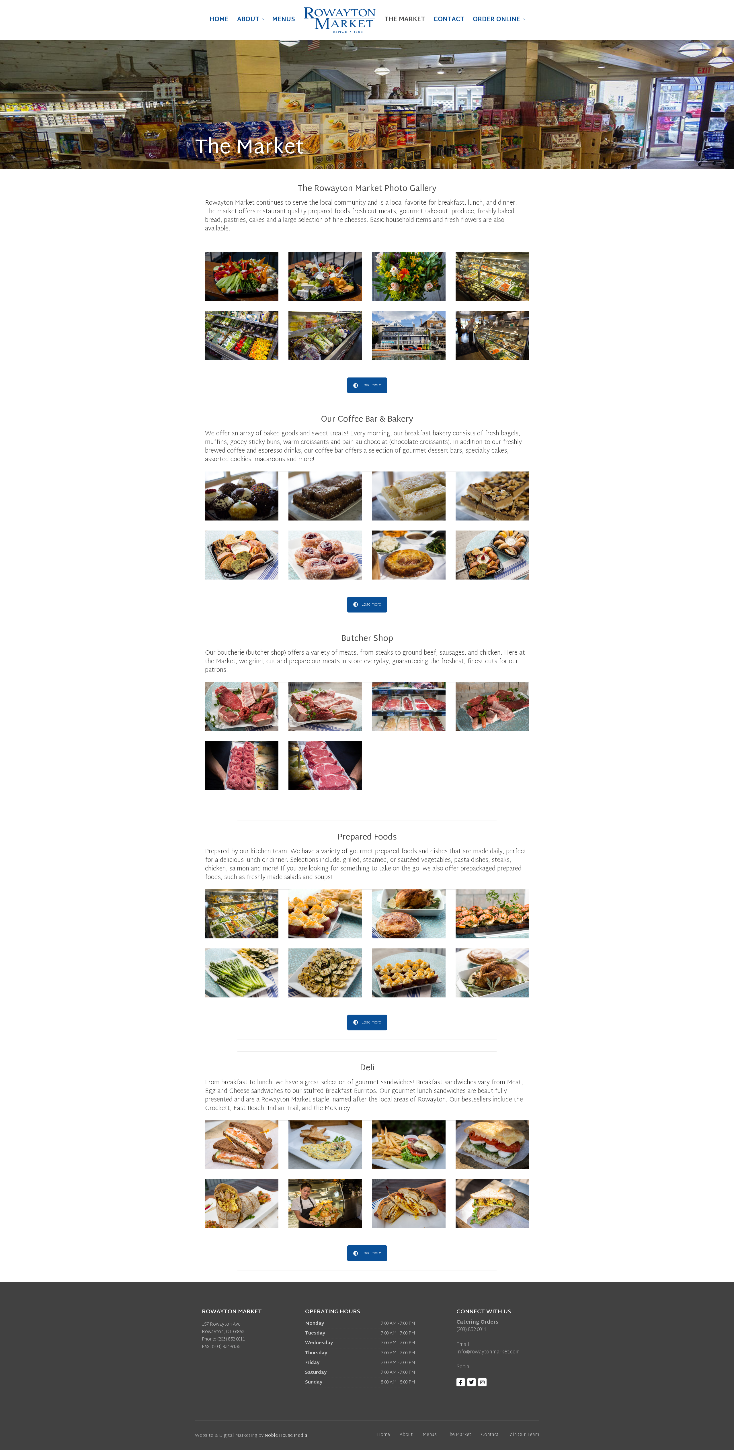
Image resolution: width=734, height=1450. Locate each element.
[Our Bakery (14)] (242, 496)
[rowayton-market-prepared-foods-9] (325, 765)
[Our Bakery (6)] (325, 555)
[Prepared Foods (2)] (409, 973)
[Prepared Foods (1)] (325, 973)
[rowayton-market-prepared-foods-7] (409, 706)
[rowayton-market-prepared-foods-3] (492, 914)
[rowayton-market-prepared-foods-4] (409, 914)
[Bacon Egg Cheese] (409, 1203)
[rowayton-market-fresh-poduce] (242, 335)
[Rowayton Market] (242, 1145)
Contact (449, 20)
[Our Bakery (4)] (242, 555)
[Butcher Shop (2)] (325, 706)
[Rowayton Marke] (242, 1203)
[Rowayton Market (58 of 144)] (409, 276)
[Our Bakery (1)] (325, 496)
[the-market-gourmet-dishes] (492, 276)
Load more (371, 385)
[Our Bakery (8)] (409, 555)
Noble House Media (286, 1436)
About (248, 20)
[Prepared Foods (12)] (242, 973)
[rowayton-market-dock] (409, 335)
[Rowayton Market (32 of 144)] (325, 276)
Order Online (496, 20)
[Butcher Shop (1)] (242, 706)
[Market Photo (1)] (492, 335)
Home (219, 20)
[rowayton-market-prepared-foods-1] (242, 914)
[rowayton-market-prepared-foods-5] (325, 914)
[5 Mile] (492, 1203)
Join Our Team (523, 1435)
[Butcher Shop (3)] (492, 706)
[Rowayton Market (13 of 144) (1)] (242, 276)
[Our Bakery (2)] (409, 496)
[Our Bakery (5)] (492, 555)
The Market (404, 20)
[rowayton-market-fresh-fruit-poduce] (325, 335)
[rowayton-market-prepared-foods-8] (242, 765)
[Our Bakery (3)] (492, 496)
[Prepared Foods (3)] (492, 973)
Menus (283, 20)
